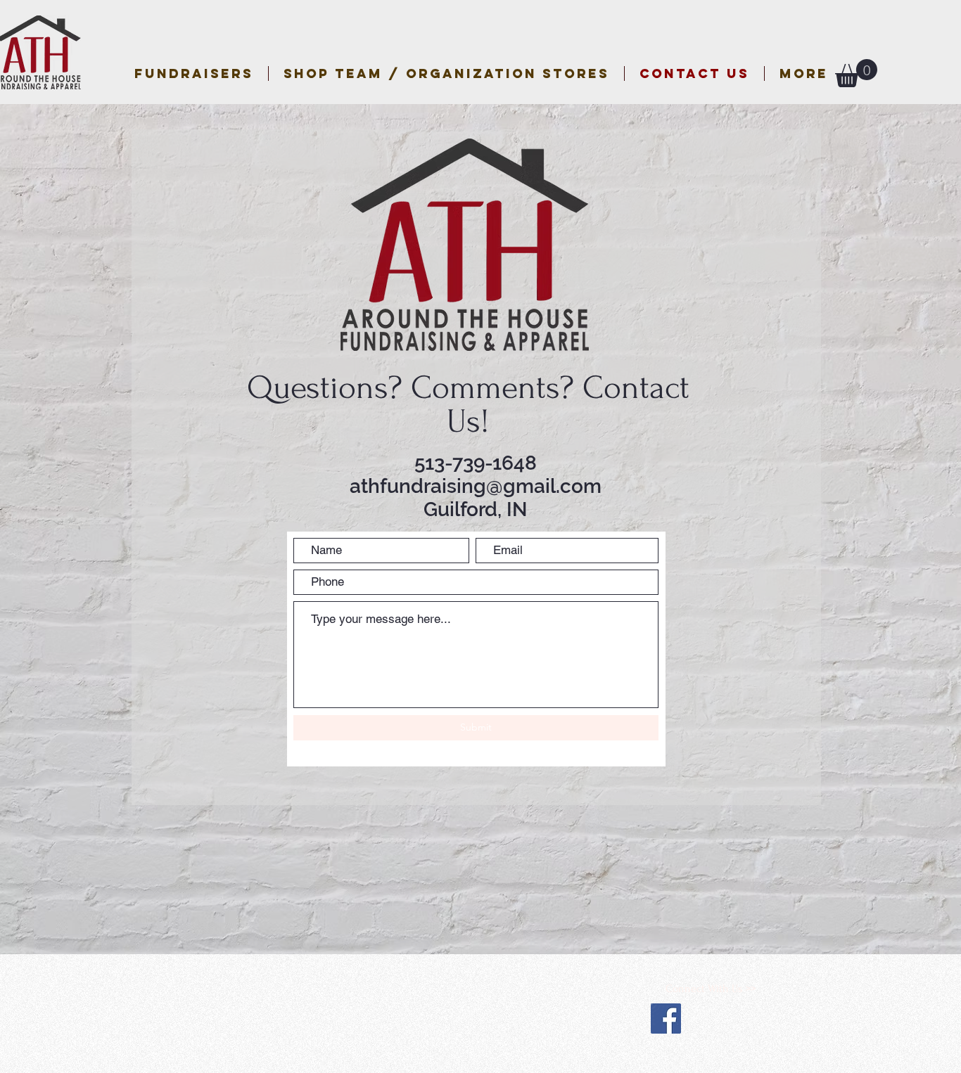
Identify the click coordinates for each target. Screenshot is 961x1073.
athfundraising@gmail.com (476, 486)
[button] (446, 73)
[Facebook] (666, 1018)
